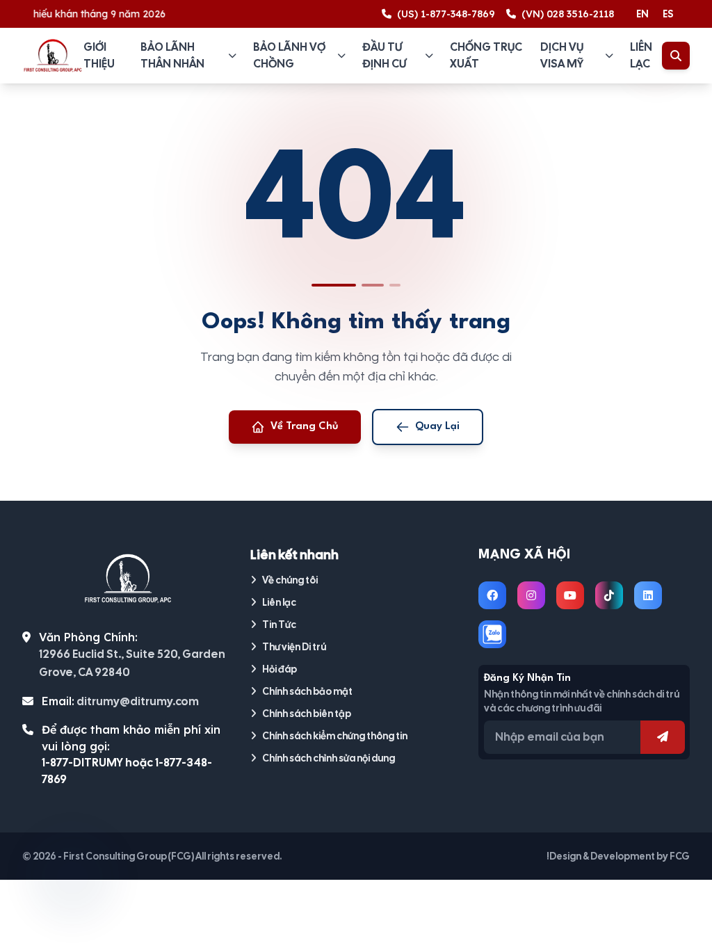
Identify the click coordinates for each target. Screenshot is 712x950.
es (668, 14)
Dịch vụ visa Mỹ (561, 55)
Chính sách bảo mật (307, 691)
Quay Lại (437, 426)
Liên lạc (641, 55)
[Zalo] (492, 634)
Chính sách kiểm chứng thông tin (334, 736)
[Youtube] (570, 595)
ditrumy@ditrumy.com (137, 701)
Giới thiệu (99, 55)
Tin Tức (279, 624)
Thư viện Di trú (294, 647)
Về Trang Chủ (304, 426)
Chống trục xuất (486, 55)
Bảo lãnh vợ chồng (289, 55)
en (642, 14)
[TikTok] (609, 595)
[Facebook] (492, 595)
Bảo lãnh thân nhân (172, 55)
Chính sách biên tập (306, 713)
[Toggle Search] (676, 56)
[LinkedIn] (648, 595)
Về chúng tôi (290, 580)
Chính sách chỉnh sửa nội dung (328, 758)
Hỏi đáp (279, 669)
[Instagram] (531, 595)
